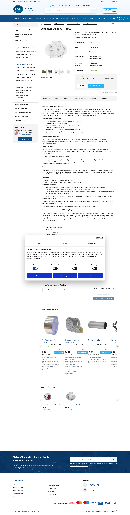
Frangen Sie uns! (52, 494)
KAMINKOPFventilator (21, 108)
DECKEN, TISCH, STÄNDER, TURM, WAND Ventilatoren (24, 36)
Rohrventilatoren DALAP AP (24, 64)
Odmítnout (39, 276)
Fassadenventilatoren (21, 101)
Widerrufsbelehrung (18, 490)
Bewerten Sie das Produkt (104, 298)
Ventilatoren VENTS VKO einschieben (25, 48)
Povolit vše (90, 276)
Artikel (14, 1)
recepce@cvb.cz (26, 134)
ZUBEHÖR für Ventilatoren (22, 121)
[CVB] (23, 9)
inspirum (98, 511)
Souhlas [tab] (38, 243)
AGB (14, 484)
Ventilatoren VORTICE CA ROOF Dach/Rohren (24, 96)
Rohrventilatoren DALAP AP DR (25, 71)
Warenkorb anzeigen (53, 485)
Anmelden (51, 482)
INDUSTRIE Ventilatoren (21, 104)
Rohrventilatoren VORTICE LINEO (24, 54)
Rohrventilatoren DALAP (22, 61)
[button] (109, 78)
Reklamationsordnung (18, 487)
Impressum (33, 1)
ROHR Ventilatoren (20, 45)
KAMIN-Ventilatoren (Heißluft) (23, 112)
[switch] (55, 268)
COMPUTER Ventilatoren (21, 117)
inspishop (114, 511)
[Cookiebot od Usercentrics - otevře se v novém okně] (95, 238)
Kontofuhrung (52, 488)
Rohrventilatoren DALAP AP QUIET (26, 74)
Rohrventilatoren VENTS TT (23, 58)
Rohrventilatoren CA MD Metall (24, 87)
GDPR (39, 1)
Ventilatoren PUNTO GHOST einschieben (26, 51)
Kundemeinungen (17, 496)
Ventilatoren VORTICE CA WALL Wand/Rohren (24, 91)
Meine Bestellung (52, 491)
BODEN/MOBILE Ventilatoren (22, 41)
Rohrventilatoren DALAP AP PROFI (26, 67)
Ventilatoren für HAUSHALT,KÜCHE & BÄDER (25, 30)
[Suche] (47, 11)
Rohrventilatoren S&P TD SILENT (24, 80)
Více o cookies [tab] (91, 243)
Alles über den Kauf (23, 1)
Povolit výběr (65, 276)
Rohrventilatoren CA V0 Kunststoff (25, 84)
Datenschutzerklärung (18, 493)
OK (113, 459)
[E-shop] (41, 24)
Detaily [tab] (65, 243)
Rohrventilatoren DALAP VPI (24, 77)
